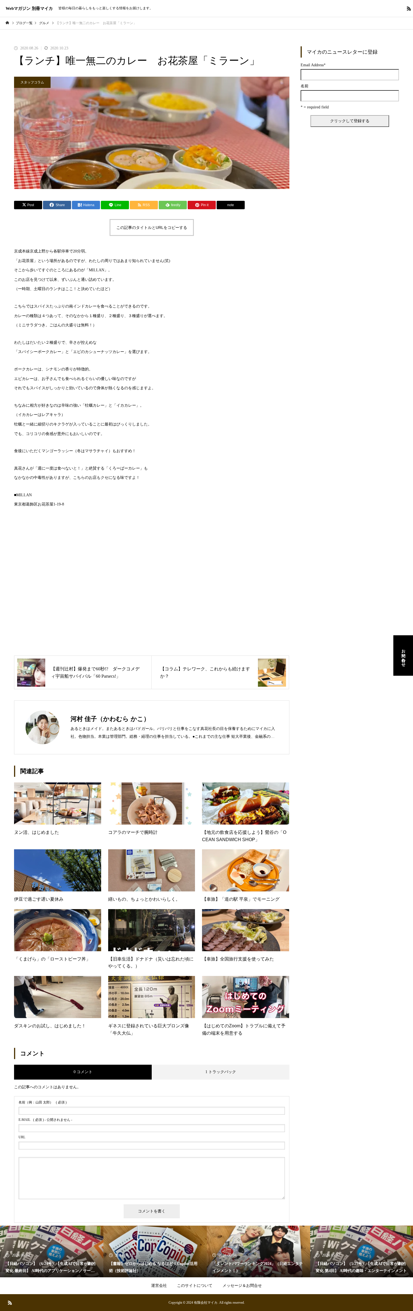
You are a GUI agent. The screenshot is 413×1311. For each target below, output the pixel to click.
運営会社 (159, 1285)
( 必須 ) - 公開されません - (45, 1119)
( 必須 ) (43, 1102)
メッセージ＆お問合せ (242, 1285)
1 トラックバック (220, 1072)
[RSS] (409, 8)
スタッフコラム (32, 82)
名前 (304, 86)
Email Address (313, 65)
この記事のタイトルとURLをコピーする (151, 227)
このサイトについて (194, 1285)
